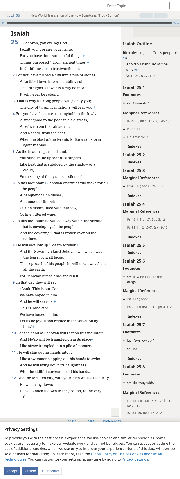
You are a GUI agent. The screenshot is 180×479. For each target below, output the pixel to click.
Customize (51, 470)
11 (14, 352)
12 (14, 377)
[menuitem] (6, 6)
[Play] (3, 22)
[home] (6, 6)
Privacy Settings (135, 459)
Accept (12, 470)
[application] (90, 22)
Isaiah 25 (12, 15)
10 (14, 333)
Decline (30, 470)
